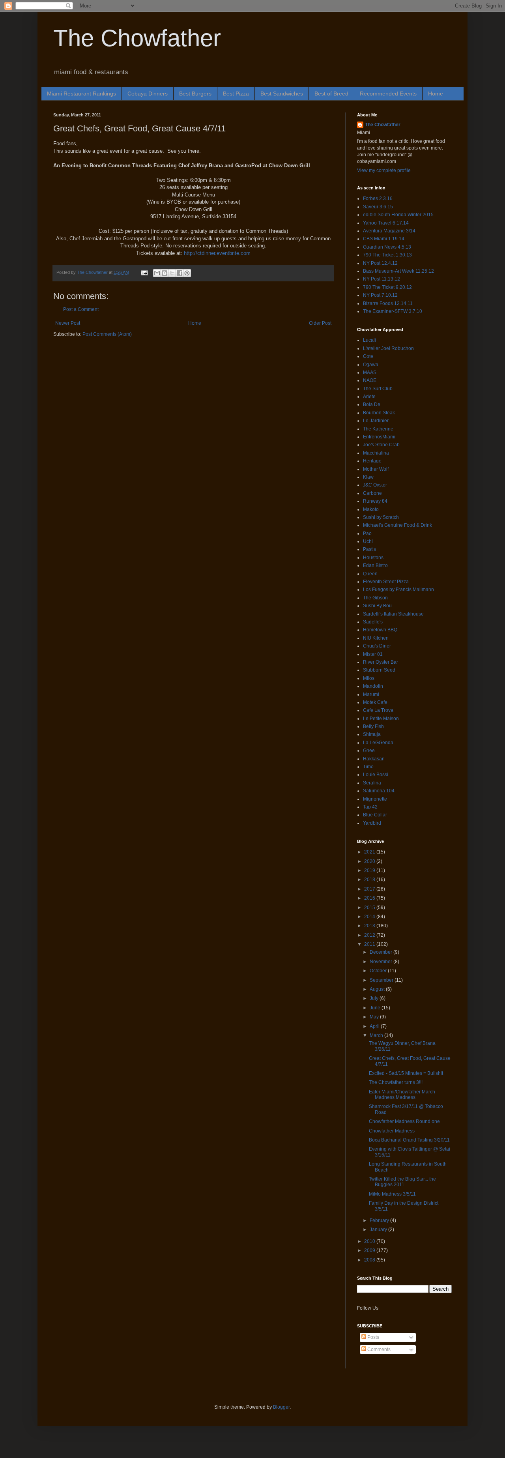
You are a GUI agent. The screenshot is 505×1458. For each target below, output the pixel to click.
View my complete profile (384, 170)
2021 (370, 852)
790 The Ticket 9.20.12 (387, 287)
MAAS (369, 372)
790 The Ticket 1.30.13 (387, 255)
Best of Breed (331, 93)
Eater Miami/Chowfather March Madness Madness (402, 1094)
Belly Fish (373, 726)
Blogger (281, 1407)
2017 (370, 889)
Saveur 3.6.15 (378, 207)
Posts (372, 1337)
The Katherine (378, 429)
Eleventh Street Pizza (386, 581)
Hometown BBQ (380, 630)
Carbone (372, 493)
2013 (370, 925)
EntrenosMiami (379, 437)
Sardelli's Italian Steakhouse (393, 614)
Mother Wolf (376, 469)
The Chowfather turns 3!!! (396, 1082)
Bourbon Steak (379, 413)
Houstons (373, 557)
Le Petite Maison (381, 718)
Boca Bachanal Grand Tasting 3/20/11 (409, 1140)
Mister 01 (373, 654)
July (375, 998)
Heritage (372, 461)
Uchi (368, 541)
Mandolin (373, 686)
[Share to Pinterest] (187, 273)
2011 (370, 944)
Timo (368, 766)
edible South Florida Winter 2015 (398, 214)
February (380, 1220)
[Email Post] (144, 272)
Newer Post (67, 323)
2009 (370, 1250)
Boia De (371, 404)
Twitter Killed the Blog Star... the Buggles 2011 (402, 1181)
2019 (370, 870)
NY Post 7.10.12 (380, 295)
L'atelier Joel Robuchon (388, 348)
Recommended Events (388, 93)
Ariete (369, 396)
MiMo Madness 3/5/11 (392, 1194)
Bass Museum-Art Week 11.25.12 (398, 271)
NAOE (369, 380)
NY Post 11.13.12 (381, 279)
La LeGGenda (378, 742)
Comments (378, 1349)
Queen (370, 573)
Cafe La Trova (378, 710)
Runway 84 (375, 501)
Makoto (371, 509)
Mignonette (375, 799)
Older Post (320, 323)
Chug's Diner (377, 646)
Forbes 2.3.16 (378, 198)
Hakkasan (374, 759)
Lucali (369, 340)
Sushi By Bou (377, 605)
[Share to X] (172, 273)
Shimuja (372, 734)
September (382, 980)
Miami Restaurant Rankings (81, 93)
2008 (370, 1260)
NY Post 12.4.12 (380, 263)
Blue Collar (375, 815)
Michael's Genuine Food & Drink (397, 525)
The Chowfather (137, 38)
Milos (368, 678)
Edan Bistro (375, 565)
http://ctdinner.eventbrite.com (217, 253)
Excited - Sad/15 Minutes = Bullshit (406, 1073)
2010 (370, 1241)
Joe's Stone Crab (381, 444)
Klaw (368, 477)
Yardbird (372, 823)
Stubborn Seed (379, 670)
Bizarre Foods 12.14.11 (388, 303)
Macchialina (376, 453)
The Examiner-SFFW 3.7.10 (392, 311)
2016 (370, 898)
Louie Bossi (375, 774)
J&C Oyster (375, 485)
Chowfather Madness (392, 1131)
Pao (367, 533)
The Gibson (375, 598)
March (377, 1035)
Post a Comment (81, 309)
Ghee (369, 750)
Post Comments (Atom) (107, 334)
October (379, 970)
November (381, 961)
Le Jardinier (376, 420)
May (375, 1017)
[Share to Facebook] (179, 273)
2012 (370, 935)
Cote (368, 356)
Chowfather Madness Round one (404, 1121)
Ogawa (370, 364)
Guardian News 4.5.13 (387, 247)
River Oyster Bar (380, 662)
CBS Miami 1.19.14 (383, 238)
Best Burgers (195, 93)
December (381, 952)
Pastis (369, 549)
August (378, 989)
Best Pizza (236, 93)
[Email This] (157, 273)
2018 (370, 879)
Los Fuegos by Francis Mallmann (398, 589)
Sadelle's (373, 622)
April (375, 1026)
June (376, 1008)
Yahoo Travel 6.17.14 (386, 223)
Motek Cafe (375, 702)
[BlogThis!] (164, 273)
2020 (370, 861)
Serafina (372, 783)
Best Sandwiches (281, 93)
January (379, 1229)
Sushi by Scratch (381, 517)
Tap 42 (370, 807)
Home (435, 93)
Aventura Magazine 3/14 (389, 231)
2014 (370, 916)
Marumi (371, 694)
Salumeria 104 (379, 791)
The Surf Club (378, 388)
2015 (370, 907)
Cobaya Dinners (147, 93)
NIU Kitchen (376, 638)
